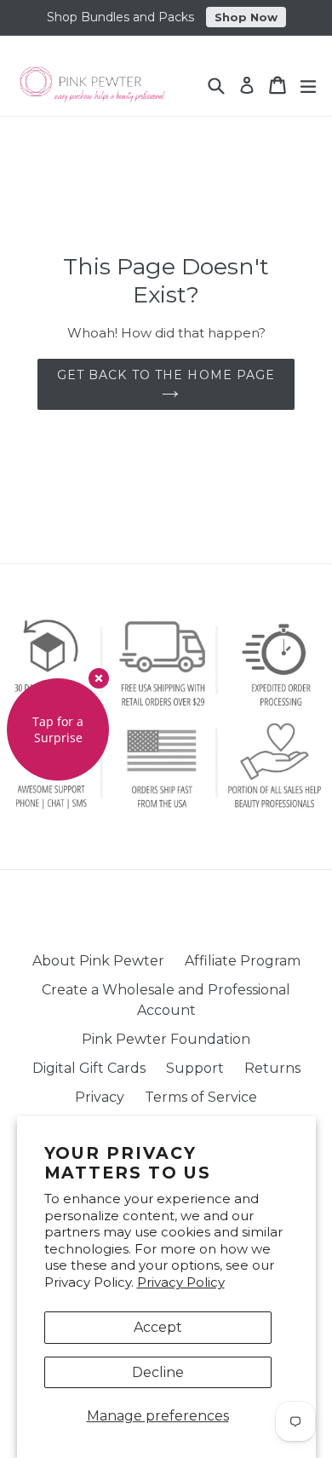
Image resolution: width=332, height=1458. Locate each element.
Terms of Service (201, 1097)
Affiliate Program (243, 961)
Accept (158, 1327)
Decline (158, 1372)
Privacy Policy (181, 1282)
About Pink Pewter (98, 961)
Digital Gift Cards (89, 1068)
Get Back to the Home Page (166, 375)
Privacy (99, 1097)
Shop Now (246, 17)
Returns (272, 1068)
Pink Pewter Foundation (166, 1039)
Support (195, 1068)
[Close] (99, 678)
